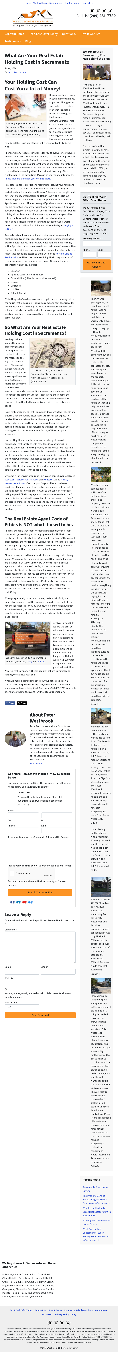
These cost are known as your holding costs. (28, 178)
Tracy (29, 661)
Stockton (9, 479)
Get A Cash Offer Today (43, 34)
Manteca (34, 479)
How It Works (89, 34)
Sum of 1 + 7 (12, 1002)
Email (45, 825)
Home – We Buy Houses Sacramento (43, 3)
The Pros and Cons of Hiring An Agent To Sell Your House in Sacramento (96, 1199)
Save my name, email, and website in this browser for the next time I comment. (38, 995)
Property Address (93, 238)
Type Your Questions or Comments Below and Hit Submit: (38, 837)
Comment (11, 929)
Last (43, 820)
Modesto (48, 479)
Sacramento (22, 479)
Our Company (72, 3)
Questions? (69, 34)
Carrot (75, 1347)
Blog (28, 41)
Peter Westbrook (17, 72)
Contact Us (87, 3)
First (9, 820)
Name (12, 810)
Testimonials (13, 41)
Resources (47, 1314)
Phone (11, 825)
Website (9, 978)
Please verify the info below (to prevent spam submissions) (39, 865)
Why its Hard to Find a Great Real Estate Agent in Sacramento (97, 1212)
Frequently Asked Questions (78, 1310)
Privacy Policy (62, 1314)
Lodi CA (41, 661)
